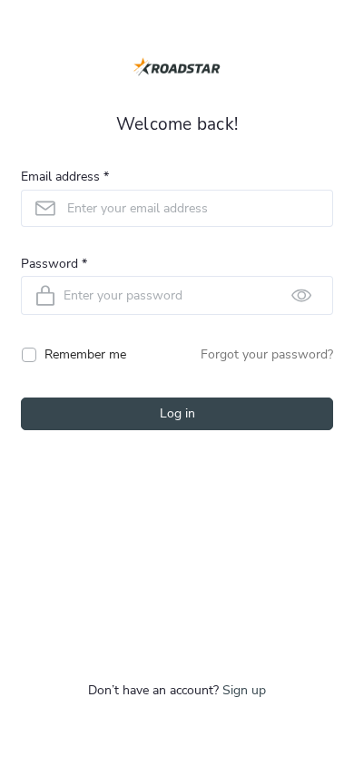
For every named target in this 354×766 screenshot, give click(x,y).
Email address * (65, 177)
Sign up (244, 690)
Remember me (85, 354)
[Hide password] (301, 296)
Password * (54, 264)
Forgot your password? (267, 354)
